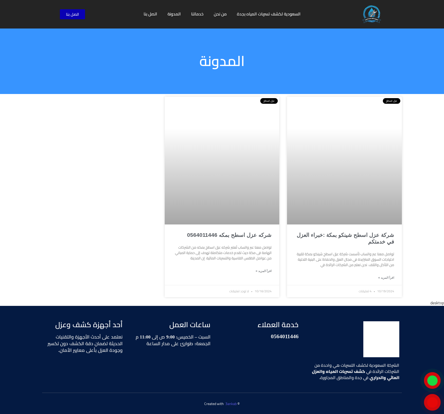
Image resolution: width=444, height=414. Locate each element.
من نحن (220, 14)
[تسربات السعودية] (381, 339)
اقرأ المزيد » (386, 277)
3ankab (231, 403)
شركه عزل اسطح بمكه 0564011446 (229, 235)
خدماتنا (197, 14)
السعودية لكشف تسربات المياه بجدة (269, 14)
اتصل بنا (150, 14)
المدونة (174, 14)
